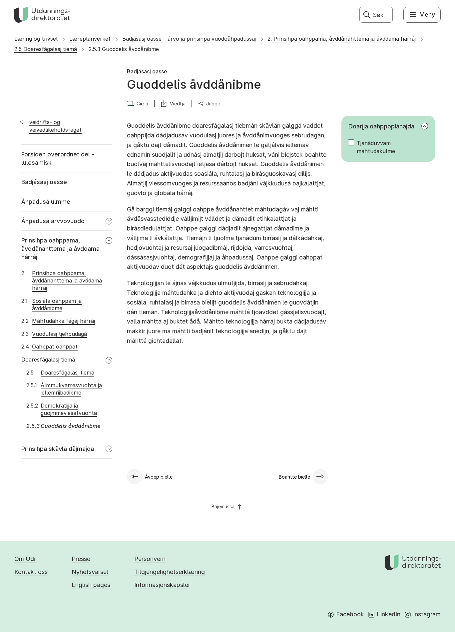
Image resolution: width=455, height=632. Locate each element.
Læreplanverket (90, 38)
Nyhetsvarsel (90, 571)
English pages (91, 584)
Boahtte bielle (294, 477)
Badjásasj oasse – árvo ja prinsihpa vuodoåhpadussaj (189, 38)
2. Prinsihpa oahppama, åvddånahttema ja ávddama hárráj (341, 38)
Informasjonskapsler (162, 584)
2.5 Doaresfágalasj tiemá (45, 49)
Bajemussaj (223, 506)
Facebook (350, 614)
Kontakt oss (31, 571)
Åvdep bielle (159, 477)
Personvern (150, 558)
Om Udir (25, 558)
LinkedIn (388, 614)
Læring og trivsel (36, 38)
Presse (81, 558)
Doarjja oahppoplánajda (381, 126)
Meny (427, 14)
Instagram (427, 614)
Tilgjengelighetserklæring (169, 571)
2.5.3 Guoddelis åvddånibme (124, 49)
